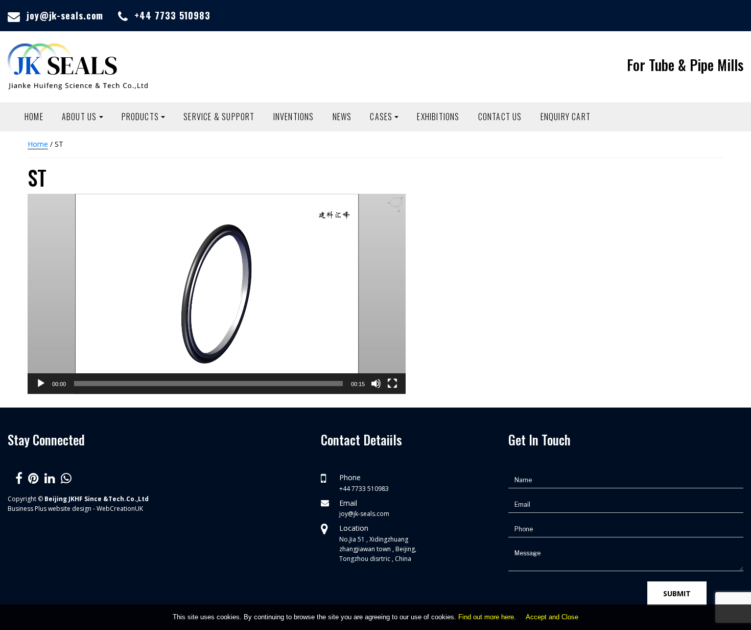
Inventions (293, 116)
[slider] (208, 383)
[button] (216, 294)
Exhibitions (438, 116)
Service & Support (218, 116)
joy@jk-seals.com (65, 15)
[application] (217, 294)
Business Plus (27, 508)
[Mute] (376, 383)
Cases (381, 116)
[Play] (41, 383)
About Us (79, 116)
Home (34, 116)
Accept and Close (552, 617)
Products (140, 116)
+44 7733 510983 (172, 15)
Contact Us (500, 116)
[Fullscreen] (392, 383)
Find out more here (486, 617)
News (342, 116)
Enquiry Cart (566, 116)
